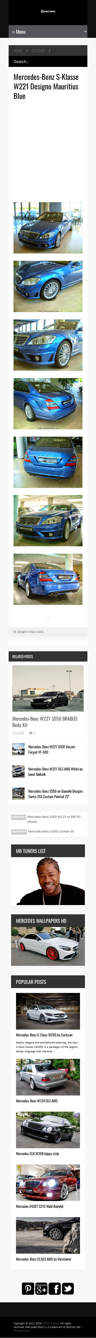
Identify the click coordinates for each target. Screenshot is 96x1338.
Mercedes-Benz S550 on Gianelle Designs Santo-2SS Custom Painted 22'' (55, 793)
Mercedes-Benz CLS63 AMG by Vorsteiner (43, 1259)
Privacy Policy (22, 1330)
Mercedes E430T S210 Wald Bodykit (40, 1206)
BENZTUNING (50, 1323)
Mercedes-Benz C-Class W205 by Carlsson (44, 1034)
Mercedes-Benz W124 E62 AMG (37, 1100)
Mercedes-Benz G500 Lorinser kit (51, 831)
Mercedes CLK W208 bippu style (37, 1153)
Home (18, 50)
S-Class (32, 632)
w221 (40, 632)
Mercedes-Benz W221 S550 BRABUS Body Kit (44, 721)
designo (38, 50)
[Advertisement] (48, 150)
